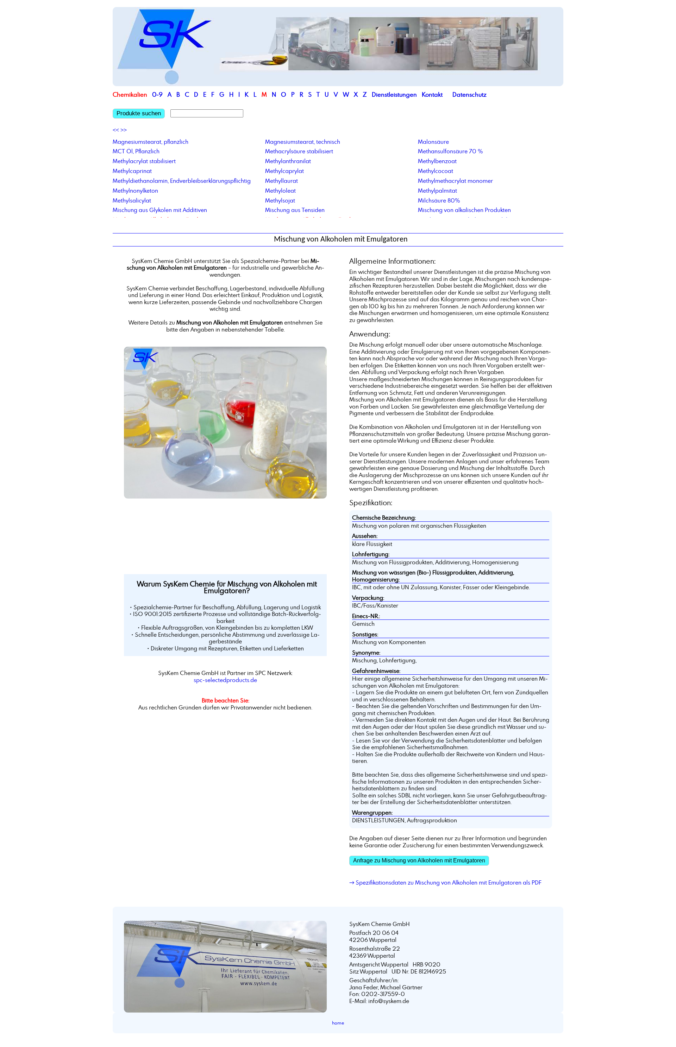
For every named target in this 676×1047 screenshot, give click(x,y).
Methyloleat (280, 190)
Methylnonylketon (135, 190)
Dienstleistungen (394, 94)
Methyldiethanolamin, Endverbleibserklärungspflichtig (182, 180)
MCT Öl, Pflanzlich (136, 151)
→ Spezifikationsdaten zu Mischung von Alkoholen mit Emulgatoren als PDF (445, 882)
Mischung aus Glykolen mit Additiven (160, 209)
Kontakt (432, 94)
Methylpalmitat (437, 190)
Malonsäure (433, 141)
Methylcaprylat (284, 170)
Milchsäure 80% (439, 200)
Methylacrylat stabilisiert (144, 161)
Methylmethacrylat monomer (455, 180)
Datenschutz (469, 94)
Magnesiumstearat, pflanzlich (150, 141)
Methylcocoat (435, 170)
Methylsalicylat (132, 200)
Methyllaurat (281, 180)
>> (123, 130)
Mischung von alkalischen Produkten (464, 209)
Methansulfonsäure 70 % (450, 151)
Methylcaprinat (132, 170)
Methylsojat (280, 200)
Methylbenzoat (437, 161)
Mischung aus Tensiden (295, 209)
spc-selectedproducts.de (225, 679)
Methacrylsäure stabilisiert (299, 151)
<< (116, 130)
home (338, 1023)
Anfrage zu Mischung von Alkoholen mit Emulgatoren (419, 860)
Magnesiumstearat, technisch (302, 141)
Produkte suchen (139, 113)
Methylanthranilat (288, 161)
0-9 (157, 94)
